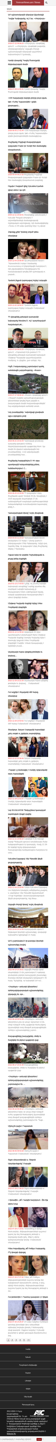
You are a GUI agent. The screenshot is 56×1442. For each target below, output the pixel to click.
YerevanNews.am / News (28, 2)
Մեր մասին (28, 1397)
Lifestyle (28, 1381)
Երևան (28, 1357)
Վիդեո (28, 1389)
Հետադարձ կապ (28, 1405)
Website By (11, 1434)
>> (28, 1340)
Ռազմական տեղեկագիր (28, 1365)
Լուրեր (28, 1349)
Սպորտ (28, 1373)
